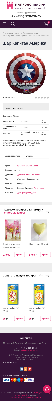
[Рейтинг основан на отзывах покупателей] (42, 98)
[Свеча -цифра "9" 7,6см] (39, 294)
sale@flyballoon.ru (29, 350)
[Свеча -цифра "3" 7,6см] (13, 294)
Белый (29, 166)
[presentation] (13, 155)
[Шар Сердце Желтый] (39, 230)
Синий (35, 166)
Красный (21, 166)
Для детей (35, 175)
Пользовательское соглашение (26, 397)
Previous (41, 211)
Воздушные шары (11, 33)
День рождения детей (26, 193)
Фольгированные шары (14, 35)
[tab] (13, 156)
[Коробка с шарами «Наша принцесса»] (13, 230)
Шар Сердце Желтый (38, 244)
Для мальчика (23, 175)
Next (47, 211)
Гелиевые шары (30, 33)
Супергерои (39, 188)
